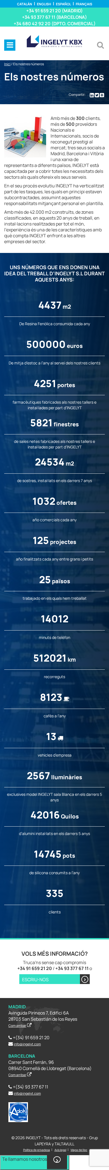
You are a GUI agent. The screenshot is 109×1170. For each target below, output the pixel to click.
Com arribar (17, 1025)
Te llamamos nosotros (24, 1159)
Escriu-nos (35, 979)
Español (63, 4)
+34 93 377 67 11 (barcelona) (54, 17)
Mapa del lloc (79, 1150)
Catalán (24, 4)
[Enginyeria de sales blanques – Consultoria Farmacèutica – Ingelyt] (54, 41)
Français (84, 4)
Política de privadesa (36, 1150)
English (44, 4)
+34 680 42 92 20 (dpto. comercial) (55, 23)
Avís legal (60, 1150)
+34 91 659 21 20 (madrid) (54, 11)
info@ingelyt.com (27, 1044)
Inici (7, 64)
